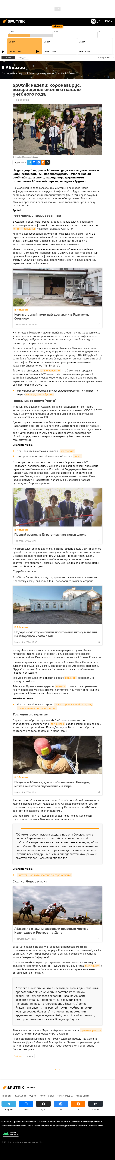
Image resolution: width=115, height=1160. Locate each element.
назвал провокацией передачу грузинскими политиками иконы (55, 706)
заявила (60, 686)
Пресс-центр (82, 1095)
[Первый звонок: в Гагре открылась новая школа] (57, 507)
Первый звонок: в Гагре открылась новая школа (50, 534)
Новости (29, 1056)
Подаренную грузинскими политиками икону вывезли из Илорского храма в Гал (55, 634)
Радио (32, 1095)
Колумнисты (46, 1095)
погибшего (57, 724)
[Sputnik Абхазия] (14, 24)
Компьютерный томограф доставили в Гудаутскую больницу (51, 316)
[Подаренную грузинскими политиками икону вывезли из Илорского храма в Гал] (57, 605)
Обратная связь (95, 1125)
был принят (92, 965)
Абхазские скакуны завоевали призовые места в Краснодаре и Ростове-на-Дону (51, 930)
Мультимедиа (65, 1095)
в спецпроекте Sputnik (40, 394)
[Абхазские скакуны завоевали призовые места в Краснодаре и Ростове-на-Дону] (57, 905)
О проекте (6, 1121)
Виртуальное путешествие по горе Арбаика (44, 875)
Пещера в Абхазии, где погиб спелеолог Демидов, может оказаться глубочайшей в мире (52, 784)
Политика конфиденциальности (86, 1121)
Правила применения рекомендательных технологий (60, 1125)
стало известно (50, 370)
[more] (99, 324)
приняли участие (91, 1030)
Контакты (42, 1121)
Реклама (52, 1121)
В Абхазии (21, 310)
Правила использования (24, 1121)
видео (77, 456)
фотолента (67, 451)
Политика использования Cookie (17, 1125)
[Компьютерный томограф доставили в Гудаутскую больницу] (57, 287)
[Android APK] (10, 1134)
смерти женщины (24, 228)
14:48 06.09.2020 (21, 100)
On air (12, 41)
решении (70, 677)
